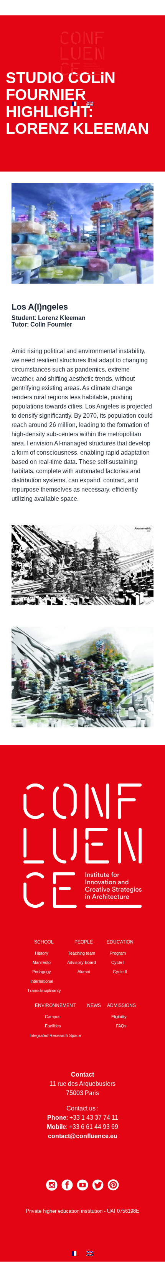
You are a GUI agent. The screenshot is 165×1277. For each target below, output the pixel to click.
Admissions (121, 1005)
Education (120, 942)
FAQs (121, 1026)
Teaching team (81, 953)
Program (118, 953)
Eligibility (119, 1016)
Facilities (53, 1026)
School (44, 942)
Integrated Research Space (55, 1035)
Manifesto (42, 962)
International (41, 981)
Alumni (84, 971)
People (83, 942)
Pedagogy (41, 971)
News (94, 1005)
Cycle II (120, 971)
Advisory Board (81, 962)
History (41, 953)
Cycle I (117, 962)
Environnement (55, 1005)
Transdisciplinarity (44, 990)
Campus (53, 1016)
